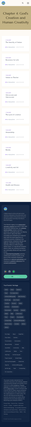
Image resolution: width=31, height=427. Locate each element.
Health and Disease (13, 185)
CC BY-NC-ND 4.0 (8, 390)
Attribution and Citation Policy (11, 410)
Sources (6, 405)
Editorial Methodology (9, 407)
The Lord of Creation (13, 115)
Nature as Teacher (12, 77)
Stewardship (10, 132)
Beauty (8, 150)
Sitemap (6, 414)
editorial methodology (17, 259)
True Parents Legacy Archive (14, 419)
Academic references (18, 405)
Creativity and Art (12, 167)
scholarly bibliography (10, 263)
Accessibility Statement (20, 407)
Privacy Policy (7, 403)
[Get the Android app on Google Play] (5, 271)
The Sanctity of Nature (14, 42)
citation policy (10, 388)
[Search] (22, 3)
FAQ (25, 412)
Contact (10, 405)
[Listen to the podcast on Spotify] (13, 271)
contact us (16, 385)
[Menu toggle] (28, 3)
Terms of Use (14, 403)
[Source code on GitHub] (9, 271)
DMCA (21, 412)
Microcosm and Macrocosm (11, 96)
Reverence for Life (12, 60)
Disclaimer (21, 403)
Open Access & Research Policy (11, 412)
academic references (16, 261)
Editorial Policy (22, 410)
